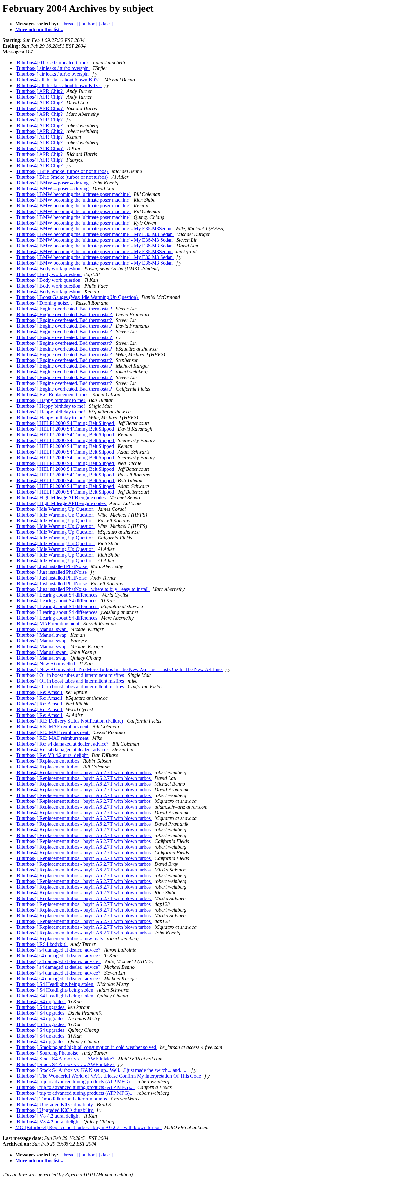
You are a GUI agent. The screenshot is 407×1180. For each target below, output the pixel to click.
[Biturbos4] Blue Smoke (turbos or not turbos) (62, 171)
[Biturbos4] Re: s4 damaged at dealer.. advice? (62, 743)
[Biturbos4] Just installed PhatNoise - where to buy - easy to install (82, 589)
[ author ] (88, 23)
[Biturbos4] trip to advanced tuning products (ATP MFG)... (75, 1081)
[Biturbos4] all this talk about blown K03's (58, 79)
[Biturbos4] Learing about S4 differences (57, 595)
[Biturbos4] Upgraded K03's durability (54, 1104)
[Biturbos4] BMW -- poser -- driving (52, 182)
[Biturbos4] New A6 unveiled (45, 663)
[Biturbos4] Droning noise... (44, 303)
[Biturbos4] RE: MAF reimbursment (52, 726)
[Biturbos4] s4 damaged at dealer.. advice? (58, 950)
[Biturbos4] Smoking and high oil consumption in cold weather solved (86, 1047)
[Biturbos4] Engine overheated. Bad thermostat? (64, 308)
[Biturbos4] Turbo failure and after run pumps (61, 1098)
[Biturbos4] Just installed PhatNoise (51, 566)
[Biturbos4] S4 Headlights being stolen (54, 984)
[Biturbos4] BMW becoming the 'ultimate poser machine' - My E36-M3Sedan (94, 228)
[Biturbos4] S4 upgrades (40, 1001)
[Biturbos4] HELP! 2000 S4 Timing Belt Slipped (65, 423)
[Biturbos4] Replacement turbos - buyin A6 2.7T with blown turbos (83, 772)
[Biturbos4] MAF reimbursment (47, 623)
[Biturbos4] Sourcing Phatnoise (47, 1053)
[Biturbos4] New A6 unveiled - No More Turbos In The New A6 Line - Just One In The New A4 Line (119, 669)
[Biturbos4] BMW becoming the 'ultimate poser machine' (73, 194)
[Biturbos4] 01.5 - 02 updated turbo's (53, 62)
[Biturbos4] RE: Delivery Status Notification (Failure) (69, 721)
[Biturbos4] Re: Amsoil (39, 692)
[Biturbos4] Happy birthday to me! (50, 400)
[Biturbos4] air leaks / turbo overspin (52, 68)
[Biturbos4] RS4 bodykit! (41, 944)
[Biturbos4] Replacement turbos (47, 761)
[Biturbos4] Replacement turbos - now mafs (59, 938)
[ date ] (106, 23)
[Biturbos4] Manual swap (41, 629)
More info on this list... (39, 29)
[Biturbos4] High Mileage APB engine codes (61, 497)
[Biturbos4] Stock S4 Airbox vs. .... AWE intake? (65, 1058)
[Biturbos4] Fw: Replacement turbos (52, 394)
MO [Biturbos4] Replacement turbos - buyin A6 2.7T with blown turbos (88, 1127)
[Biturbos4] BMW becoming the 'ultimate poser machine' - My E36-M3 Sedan (94, 234)
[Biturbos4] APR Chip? (39, 91)
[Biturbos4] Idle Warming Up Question (55, 509)
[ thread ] (68, 23)
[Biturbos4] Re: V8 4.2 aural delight (52, 755)
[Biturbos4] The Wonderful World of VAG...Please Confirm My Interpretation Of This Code (108, 1076)
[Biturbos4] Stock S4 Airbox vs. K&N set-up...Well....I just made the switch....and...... (102, 1070)
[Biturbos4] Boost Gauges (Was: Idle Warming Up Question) (77, 297)
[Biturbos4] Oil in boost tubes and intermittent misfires (70, 675)
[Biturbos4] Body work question (48, 268)
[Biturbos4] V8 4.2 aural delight (48, 1116)
